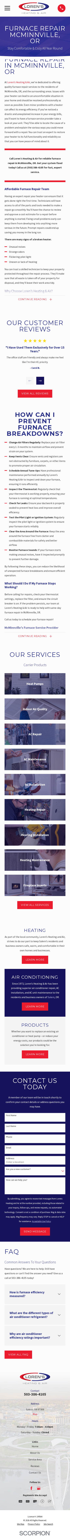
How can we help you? (16, 1180)
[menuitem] (20, 1524)
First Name (11, 1115)
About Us (35, 1452)
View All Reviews (35, 393)
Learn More (35, 959)
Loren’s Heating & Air (18, 82)
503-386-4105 (35, 1394)
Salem (51, 997)
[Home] (34, 8)
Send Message (35, 1231)
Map (35, 1414)
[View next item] (40, 381)
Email (8, 1147)
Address (10, 1158)
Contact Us (35, 1472)
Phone (9, 1137)
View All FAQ (18, 1354)
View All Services (35, 904)
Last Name (11, 1126)
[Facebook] (31, 1488)
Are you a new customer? (18, 1169)
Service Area (35, 1459)
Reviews (35, 1466)
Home (35, 1446)
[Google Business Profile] (39, 1488)
